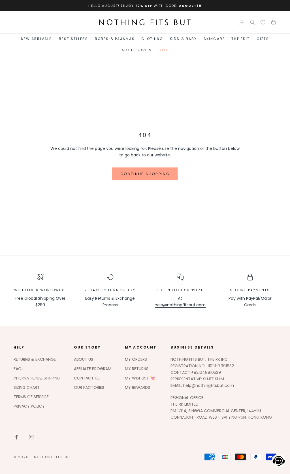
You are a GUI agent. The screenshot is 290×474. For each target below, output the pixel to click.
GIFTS (263, 38)
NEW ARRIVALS (36, 38)
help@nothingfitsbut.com (180, 305)
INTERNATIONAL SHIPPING (37, 378)
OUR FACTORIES (89, 387)
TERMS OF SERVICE (31, 397)
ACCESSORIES (136, 50)
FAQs (19, 369)
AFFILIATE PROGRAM (92, 369)
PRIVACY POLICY (29, 406)
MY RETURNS (136, 369)
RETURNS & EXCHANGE (35, 359)
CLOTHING (152, 38)
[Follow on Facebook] (16, 437)
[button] (276, 460)
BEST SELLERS (73, 38)
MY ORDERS (136, 359)
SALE (164, 50)
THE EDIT (240, 38)
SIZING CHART (27, 387)
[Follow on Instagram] (31, 437)
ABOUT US (83, 359)
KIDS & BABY (183, 38)
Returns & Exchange (115, 298)
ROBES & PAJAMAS (115, 38)
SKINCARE (214, 38)
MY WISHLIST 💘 (140, 378)
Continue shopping (145, 174)
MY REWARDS (137, 387)
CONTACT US (87, 378)
